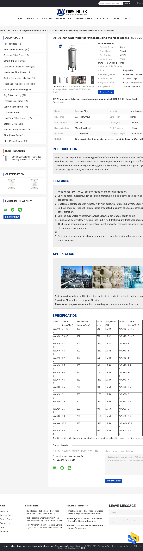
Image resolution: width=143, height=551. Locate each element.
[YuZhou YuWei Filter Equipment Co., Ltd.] (71, 12)
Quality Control (84, 19)
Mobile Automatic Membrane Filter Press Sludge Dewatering (87, 526)
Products (32, 19)
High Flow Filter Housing (15, 118)
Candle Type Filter (12, 61)
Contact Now (106, 92)
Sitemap (4, 531)
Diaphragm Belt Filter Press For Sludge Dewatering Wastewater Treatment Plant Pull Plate (85, 513)
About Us (47, 19)
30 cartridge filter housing (68, 438)
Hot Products (10, 43)
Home (20, 19)
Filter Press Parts (12, 135)
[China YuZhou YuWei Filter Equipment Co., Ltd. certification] (11, 184)
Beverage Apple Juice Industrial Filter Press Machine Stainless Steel (85, 519)
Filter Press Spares (12, 141)
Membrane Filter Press (14, 72)
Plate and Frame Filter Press (17, 84)
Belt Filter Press (11, 124)
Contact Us (103, 19)
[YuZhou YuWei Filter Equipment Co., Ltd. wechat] (21, 210)
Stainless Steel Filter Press (17, 66)
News (116, 19)
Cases (127, 19)
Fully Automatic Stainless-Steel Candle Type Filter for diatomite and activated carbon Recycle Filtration (44, 527)
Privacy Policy (9, 546)
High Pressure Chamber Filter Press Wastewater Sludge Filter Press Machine (45, 519)
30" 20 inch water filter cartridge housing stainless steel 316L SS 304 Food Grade (26, 159)
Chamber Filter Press (13, 55)
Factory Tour (63, 19)
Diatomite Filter (11, 112)
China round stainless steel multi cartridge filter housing (41, 546)
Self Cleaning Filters (13, 106)
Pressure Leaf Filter (13, 101)
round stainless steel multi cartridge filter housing (103, 438)
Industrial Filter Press (14, 49)
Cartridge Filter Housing (29, 30)
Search (127, 3)
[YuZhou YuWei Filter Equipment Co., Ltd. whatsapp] (14, 210)
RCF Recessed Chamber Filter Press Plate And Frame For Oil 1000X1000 (43, 512)
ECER (82, 548)
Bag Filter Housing (12, 95)
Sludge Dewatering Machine (17, 78)
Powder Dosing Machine (15, 129)
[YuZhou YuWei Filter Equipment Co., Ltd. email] (6, 210)
